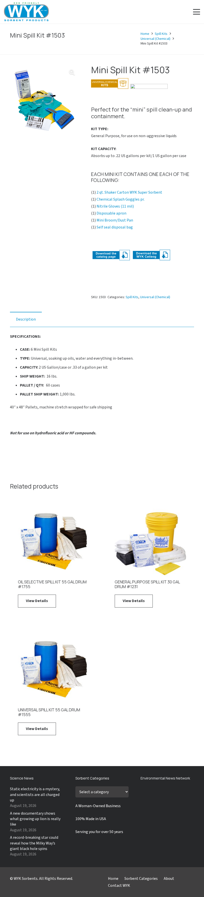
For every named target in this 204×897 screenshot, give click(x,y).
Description (26, 319)
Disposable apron (111, 213)
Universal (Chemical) (155, 38)
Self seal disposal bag (115, 227)
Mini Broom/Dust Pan (115, 220)
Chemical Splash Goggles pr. (121, 199)
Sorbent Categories (141, 878)
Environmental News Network (165, 778)
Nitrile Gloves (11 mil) (115, 206)
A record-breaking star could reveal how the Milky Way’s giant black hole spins (34, 843)
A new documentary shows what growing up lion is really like (35, 819)
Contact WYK (119, 885)
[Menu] (196, 12)
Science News (22, 778)
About (169, 878)
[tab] (26, 319)
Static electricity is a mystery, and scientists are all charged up (35, 794)
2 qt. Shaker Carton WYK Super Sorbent (129, 192)
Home (145, 33)
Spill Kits (161, 33)
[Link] (26, 11)
